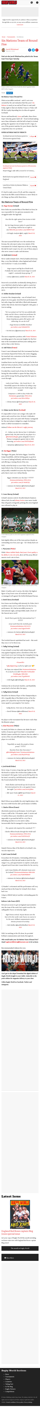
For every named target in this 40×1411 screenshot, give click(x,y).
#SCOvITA (27, 626)
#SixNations (12, 396)
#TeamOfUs (20, 662)
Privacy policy (20, 1402)
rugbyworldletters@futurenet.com (16, 942)
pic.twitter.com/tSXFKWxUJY (20, 836)
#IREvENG (12, 230)
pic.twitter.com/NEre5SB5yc (20, 398)
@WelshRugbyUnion (13, 752)
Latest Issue (11, 1196)
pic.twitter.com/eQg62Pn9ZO (20, 628)
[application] (20, 960)
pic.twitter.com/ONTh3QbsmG (24, 441)
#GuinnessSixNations (16, 480)
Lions (19, 116)
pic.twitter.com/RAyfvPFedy (20, 755)
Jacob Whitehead (12, 49)
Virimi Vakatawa (31, 337)
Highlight (9, 93)
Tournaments (11, 37)
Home (3, 37)
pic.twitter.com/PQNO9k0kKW (20, 875)
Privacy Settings (28, 1402)
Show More (10, 1258)
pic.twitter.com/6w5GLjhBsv (24, 789)
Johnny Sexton (20, 500)
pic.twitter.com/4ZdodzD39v (20, 327)
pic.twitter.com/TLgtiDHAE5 (20, 676)
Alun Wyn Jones (8, 726)
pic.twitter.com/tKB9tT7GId (25, 230)
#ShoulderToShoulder (27, 672)
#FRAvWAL (28, 396)
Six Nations (20, 37)
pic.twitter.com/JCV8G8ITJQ (20, 482)
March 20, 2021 (30, 277)
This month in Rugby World (20, 1248)
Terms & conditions (11, 1402)
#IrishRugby (17, 674)
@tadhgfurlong (12, 666)
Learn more (20, 25)
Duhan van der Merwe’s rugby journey (20, 427)
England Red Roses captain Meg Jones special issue (17, 1232)
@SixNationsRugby (12, 437)
